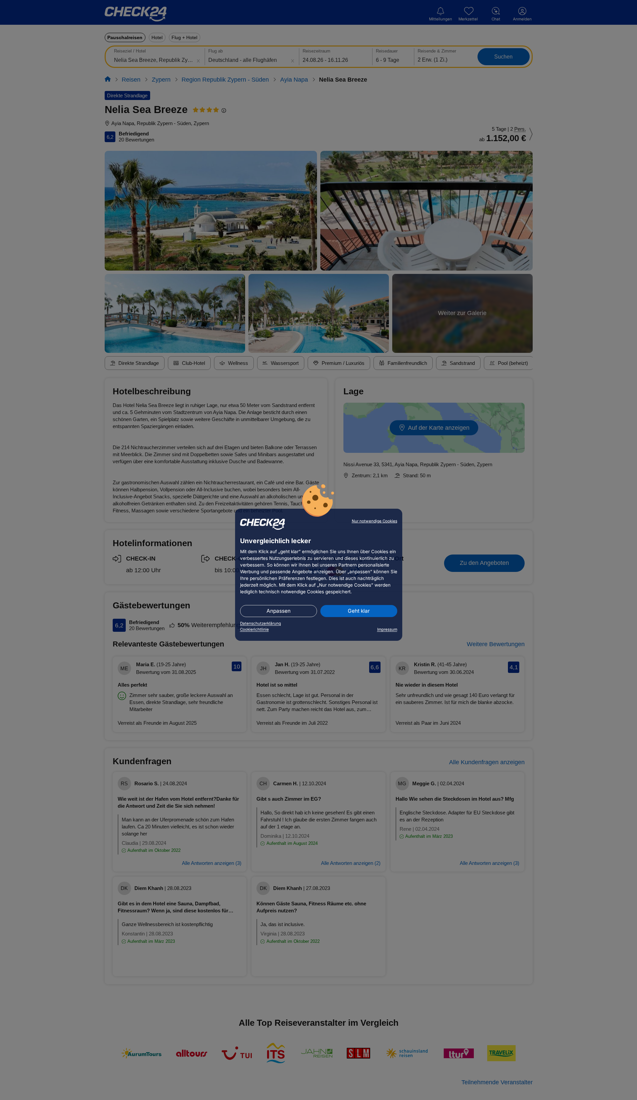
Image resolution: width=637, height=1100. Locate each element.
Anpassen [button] (279, 611)
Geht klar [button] (359, 611)
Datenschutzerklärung (260, 623)
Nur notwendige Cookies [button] (374, 521)
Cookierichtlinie (254, 629)
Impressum (387, 629)
